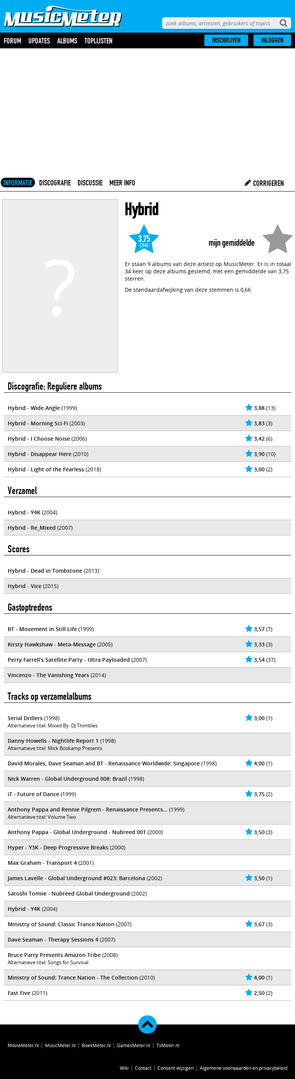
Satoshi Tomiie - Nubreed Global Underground (69, 893)
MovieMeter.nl (23, 1045)
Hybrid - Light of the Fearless (46, 469)
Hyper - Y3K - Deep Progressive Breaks (58, 847)
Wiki (124, 1068)
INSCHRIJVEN (226, 40)
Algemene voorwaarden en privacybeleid (243, 1068)
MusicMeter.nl (60, 1045)
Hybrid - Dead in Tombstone (45, 570)
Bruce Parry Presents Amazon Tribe (54, 954)
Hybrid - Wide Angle (34, 407)
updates (39, 40)
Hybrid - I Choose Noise (39, 438)
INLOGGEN (272, 40)
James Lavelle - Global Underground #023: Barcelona (76, 878)
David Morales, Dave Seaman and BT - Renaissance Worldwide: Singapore (104, 763)
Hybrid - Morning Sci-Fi (38, 423)
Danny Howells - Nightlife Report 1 (53, 740)
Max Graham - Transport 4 (42, 862)
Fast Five (19, 992)
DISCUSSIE (90, 182)
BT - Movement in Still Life (42, 629)
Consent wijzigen (175, 1068)
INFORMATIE (17, 182)
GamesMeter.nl (133, 1045)
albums (67, 40)
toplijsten (99, 40)
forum (12, 40)
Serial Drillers (25, 718)
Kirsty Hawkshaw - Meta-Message (52, 644)
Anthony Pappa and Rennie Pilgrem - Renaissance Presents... (87, 809)
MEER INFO (122, 182)
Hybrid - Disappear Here (39, 454)
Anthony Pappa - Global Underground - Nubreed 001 (77, 832)
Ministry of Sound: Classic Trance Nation (61, 924)
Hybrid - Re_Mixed (32, 527)
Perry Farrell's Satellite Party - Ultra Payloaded (69, 659)
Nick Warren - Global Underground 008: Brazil (67, 778)
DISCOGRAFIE (55, 182)
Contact (143, 1068)
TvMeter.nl (167, 1045)
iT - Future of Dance (33, 794)
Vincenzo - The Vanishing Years (48, 675)
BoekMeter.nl (96, 1045)
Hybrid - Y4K (24, 512)
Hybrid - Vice (24, 586)
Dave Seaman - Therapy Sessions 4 (53, 939)
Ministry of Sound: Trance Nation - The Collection (73, 977)
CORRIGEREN (268, 183)
